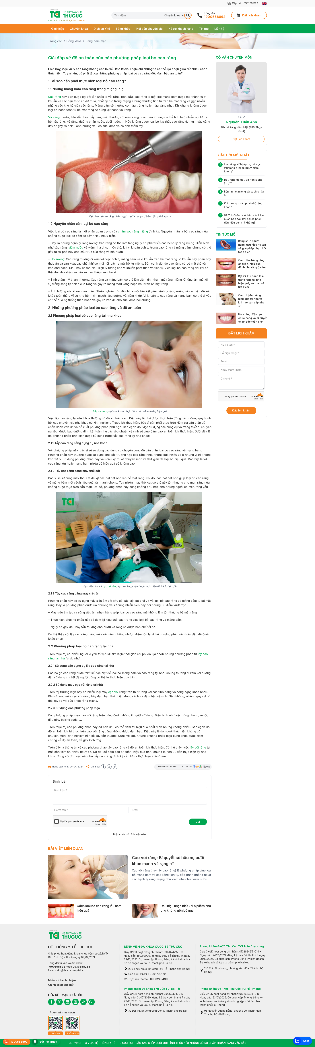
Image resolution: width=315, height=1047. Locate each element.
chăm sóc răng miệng (133, 231)
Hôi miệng (57, 259)
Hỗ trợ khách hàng (180, 28)
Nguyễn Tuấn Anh (241, 122)
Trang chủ (55, 41)
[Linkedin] (67, 1002)
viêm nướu (76, 247)
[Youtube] (75, 1002)
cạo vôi (113, 692)
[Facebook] (51, 1002)
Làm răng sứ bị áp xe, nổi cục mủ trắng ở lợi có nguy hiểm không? (242, 168)
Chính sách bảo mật (61, 984)
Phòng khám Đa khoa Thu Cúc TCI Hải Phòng (230, 988)
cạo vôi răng (109, 586)
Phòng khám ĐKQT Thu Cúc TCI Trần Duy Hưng (232, 946)
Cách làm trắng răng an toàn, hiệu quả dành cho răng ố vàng (252, 264)
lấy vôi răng (198, 747)
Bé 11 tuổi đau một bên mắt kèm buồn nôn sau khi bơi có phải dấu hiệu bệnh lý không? (244, 219)
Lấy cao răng (100, 411)
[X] (59, 1002)
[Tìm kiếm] (188, 15)
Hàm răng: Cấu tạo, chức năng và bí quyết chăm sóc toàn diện (252, 318)
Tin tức (204, 28)
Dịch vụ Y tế (102, 28)
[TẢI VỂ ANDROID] (72, 1023)
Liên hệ (219, 28)
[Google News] (91, 1002)
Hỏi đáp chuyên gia (149, 28)
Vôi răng (54, 117)
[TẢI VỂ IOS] (55, 1023)
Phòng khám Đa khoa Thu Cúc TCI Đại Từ (152, 988)
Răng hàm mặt (95, 41)
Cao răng (54, 97)
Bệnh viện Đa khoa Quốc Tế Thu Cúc (153, 946)
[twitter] (109, 766)
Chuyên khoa (79, 28)
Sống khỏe (123, 28)
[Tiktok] (83, 1002)
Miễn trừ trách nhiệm (62, 980)
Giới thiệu (57, 28)
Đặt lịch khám (241, 139)
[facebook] (103, 766)
